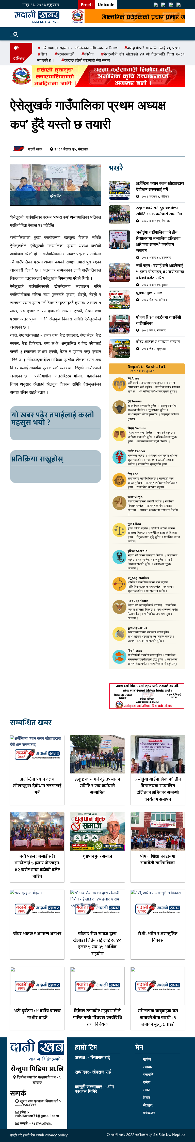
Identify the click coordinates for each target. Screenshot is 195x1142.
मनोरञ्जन (149, 1112)
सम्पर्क (40, 1135)
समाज (146, 1089)
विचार (146, 1097)
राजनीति (148, 1074)
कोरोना (88, 54)
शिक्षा (44, 54)
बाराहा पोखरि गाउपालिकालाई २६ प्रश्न (153, 47)
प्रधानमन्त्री (65, 54)
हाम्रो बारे (16, 1135)
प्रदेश (146, 1082)
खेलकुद (147, 1105)
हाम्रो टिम (29, 1135)
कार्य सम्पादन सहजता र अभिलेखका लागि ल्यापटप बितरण (79, 47)
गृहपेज (147, 1059)
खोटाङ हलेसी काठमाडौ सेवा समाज (87, 60)
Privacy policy (56, 1135)
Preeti (87, 4)
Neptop (178, 1134)
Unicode (106, 4)
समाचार (147, 1066)
